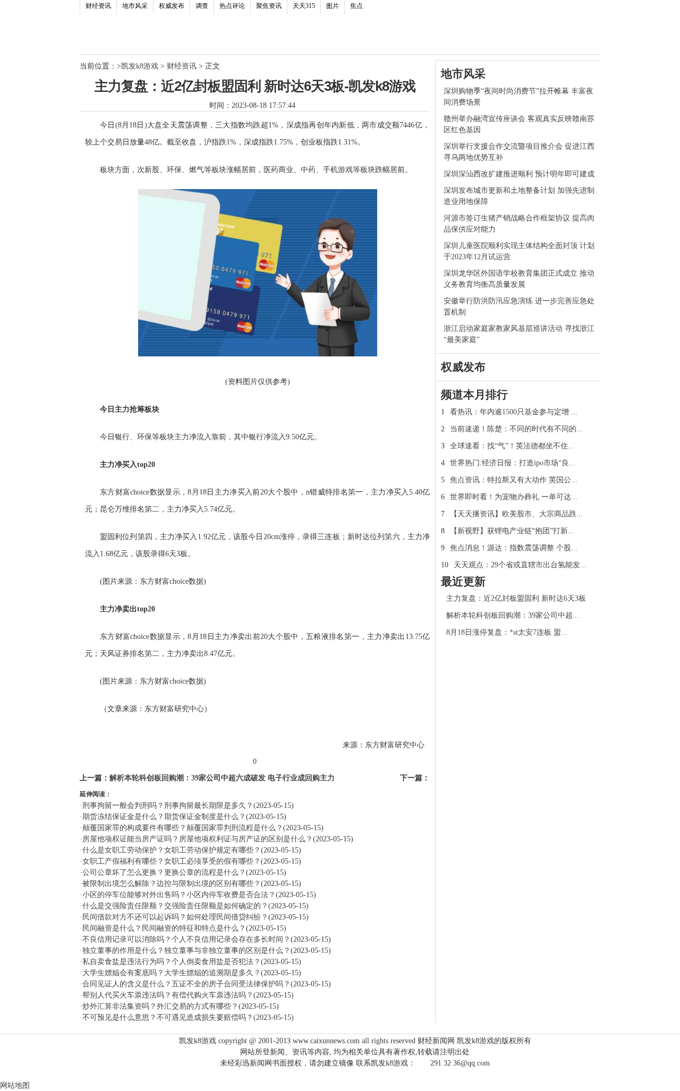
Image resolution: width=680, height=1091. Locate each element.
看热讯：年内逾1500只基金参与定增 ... (513, 412)
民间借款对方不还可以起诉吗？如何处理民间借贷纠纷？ (175, 917)
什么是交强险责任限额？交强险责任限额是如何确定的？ (175, 906)
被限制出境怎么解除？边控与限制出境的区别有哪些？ (171, 884)
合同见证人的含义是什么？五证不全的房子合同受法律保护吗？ (186, 984)
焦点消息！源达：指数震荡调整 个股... (513, 548)
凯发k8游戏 (139, 66)
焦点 (356, 6)
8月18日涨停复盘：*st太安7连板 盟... (506, 632)
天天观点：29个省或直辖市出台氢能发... (520, 565)
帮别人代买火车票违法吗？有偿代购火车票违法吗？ (167, 995)
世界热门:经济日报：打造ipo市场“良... (512, 463)
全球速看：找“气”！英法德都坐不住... (512, 446)
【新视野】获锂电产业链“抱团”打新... (512, 531)
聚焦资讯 (269, 6)
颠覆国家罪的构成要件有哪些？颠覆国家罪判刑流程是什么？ (182, 828)
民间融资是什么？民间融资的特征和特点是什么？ (164, 928)
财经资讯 (98, 6)
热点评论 (232, 6)
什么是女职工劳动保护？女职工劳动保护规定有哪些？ (171, 850)
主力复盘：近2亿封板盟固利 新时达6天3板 (516, 598)
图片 (332, 6)
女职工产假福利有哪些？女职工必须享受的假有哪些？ (171, 861)
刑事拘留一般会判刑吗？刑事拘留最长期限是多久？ (167, 805)
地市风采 (135, 6)
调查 (202, 6)
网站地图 (15, 1085)
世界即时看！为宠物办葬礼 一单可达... (513, 497)
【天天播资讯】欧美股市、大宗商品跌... (516, 514)
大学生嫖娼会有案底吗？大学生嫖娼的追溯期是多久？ (171, 973)
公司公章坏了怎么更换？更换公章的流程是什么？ (164, 872)
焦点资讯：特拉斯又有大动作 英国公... (513, 480)
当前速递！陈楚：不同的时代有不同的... (516, 429)
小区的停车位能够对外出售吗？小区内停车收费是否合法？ (179, 895)
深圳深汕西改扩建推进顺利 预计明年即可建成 (519, 174)
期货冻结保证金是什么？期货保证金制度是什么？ (164, 817)
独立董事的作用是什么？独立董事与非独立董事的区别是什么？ (186, 950)
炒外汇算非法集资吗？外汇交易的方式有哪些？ (160, 1006)
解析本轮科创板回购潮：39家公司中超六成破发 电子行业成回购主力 (222, 778)
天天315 (304, 6)
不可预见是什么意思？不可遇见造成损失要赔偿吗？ (167, 1017)
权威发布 (171, 6)
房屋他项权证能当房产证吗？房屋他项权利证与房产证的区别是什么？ (197, 839)
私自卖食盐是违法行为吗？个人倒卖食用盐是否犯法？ (171, 962)
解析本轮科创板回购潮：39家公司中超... (512, 615)
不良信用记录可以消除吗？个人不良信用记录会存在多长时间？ (186, 939)
